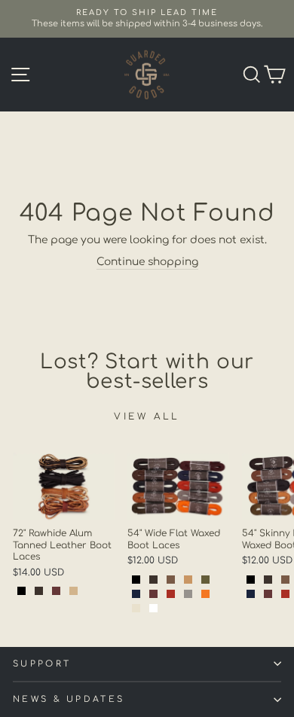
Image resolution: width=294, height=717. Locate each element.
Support (42, 664)
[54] (136, 579)
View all (147, 416)
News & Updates (68, 699)
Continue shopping (147, 261)
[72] (21, 590)
